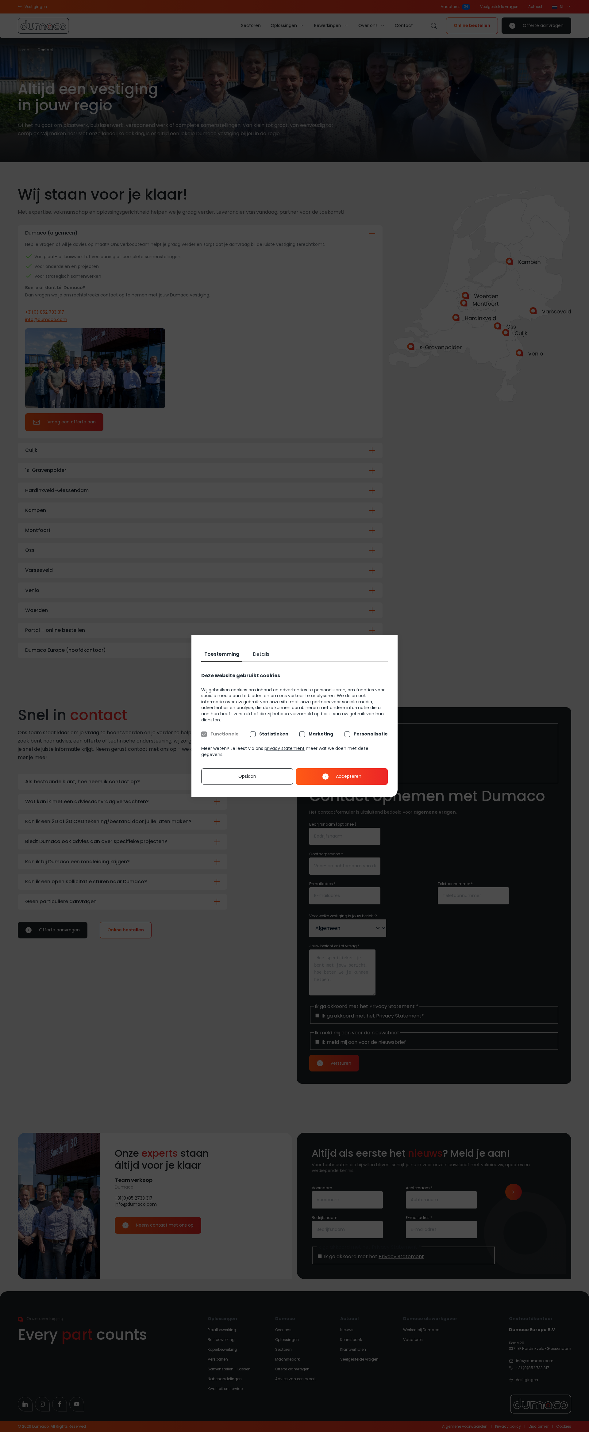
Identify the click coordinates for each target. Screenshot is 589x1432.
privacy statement (284, 748)
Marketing (321, 734)
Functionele (224, 734)
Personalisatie (371, 734)
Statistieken (273, 734)
